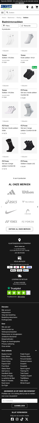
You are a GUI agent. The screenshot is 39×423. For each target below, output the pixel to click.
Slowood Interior (26, 361)
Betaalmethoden (7, 339)
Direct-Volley (6, 361)
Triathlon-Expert (26, 376)
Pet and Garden (26, 359)
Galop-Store (6, 368)
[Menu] (2, 12)
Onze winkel (6, 346)
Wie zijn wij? (6, 327)
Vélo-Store (24, 380)
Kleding (19, 17)
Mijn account (6, 310)
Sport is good (25, 368)
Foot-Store (5, 366)
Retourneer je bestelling (19, 284)
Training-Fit (24, 371)
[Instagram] (17, 419)
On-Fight (5, 385)
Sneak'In (23, 363)
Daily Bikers (6, 356)
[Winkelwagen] (37, 7)
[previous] (1, 206)
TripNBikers (24, 378)
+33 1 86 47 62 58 (19, 253)
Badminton (11, 17)
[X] (26, 419)
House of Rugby (7, 376)
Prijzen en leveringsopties (11, 341)
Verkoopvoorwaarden (9, 332)
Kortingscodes (7, 319)
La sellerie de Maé (8, 378)
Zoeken (11, 12)
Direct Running (7, 359)
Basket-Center (7, 354)
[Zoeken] (7, 12)
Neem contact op (19, 246)
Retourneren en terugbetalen (12, 334)
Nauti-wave (6, 383)
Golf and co (6, 371)
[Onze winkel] (27, 7)
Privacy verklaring (8, 344)
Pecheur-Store (25, 356)
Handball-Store (7, 373)
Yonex (4, 55)
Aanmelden (19, 405)
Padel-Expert (25, 354)
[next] (37, 206)
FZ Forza (24, 90)
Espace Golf (6, 363)
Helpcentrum (6, 312)
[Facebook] (12, 419)
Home (4, 17)
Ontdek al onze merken (19, 229)
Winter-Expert (25, 383)
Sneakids (23, 366)
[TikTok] (22, 419)
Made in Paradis (7, 380)
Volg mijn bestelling (8, 315)
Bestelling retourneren (9, 317)
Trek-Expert (24, 373)
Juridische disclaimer (9, 336)
